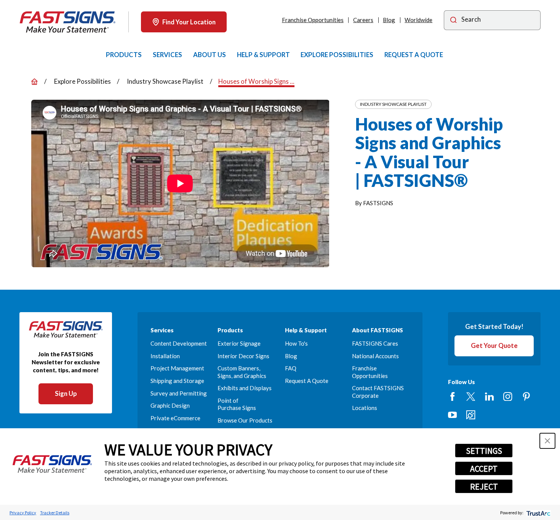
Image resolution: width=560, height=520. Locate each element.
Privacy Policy (23, 512)
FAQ (290, 368)
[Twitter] (470, 396)
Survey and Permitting (178, 393)
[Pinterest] (526, 396)
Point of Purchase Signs (237, 404)
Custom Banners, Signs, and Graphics (242, 372)
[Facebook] (452, 396)
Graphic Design (170, 405)
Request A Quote (306, 380)
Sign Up (66, 393)
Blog (389, 19)
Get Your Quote (494, 345)
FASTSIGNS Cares (375, 343)
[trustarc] (537, 512)
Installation (165, 356)
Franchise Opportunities (313, 19)
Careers (363, 19)
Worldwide (418, 19)
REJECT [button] (484, 486)
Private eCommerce (175, 418)
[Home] (67, 22)
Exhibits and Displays (245, 387)
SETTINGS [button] (484, 450)
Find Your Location (189, 22)
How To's (296, 343)
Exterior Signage (239, 343)
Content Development (178, 343)
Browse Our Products (245, 420)
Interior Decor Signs (243, 356)
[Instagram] (507, 396)
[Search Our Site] (453, 20)
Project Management (177, 368)
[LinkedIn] (489, 396)
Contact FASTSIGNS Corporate (378, 391)
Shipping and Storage (177, 380)
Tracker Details (54, 512)
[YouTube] (452, 414)
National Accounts (375, 356)
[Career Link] (470, 414)
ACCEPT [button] (484, 468)
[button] (547, 440)
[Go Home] (34, 81)
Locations (364, 407)
